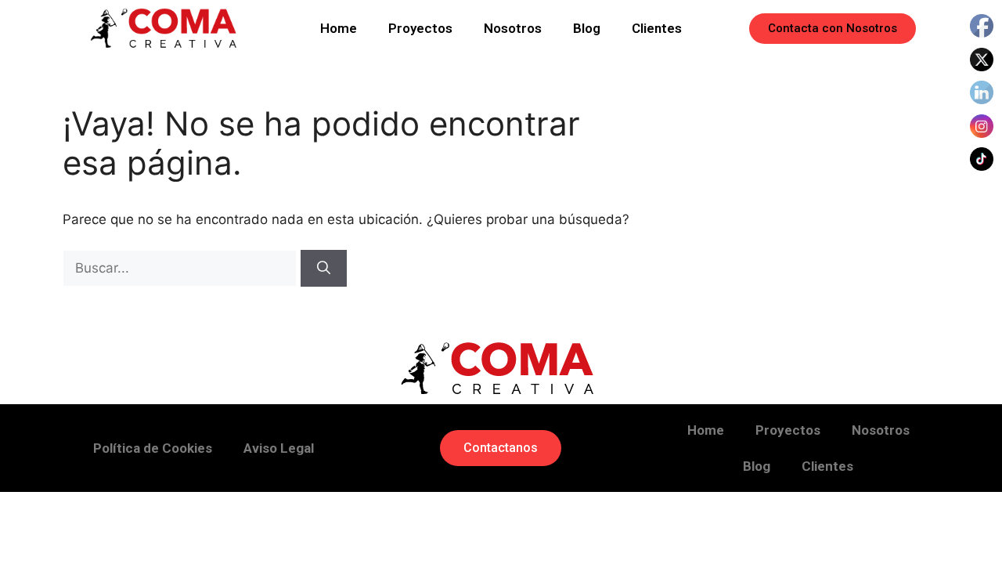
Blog (586, 28)
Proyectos (420, 28)
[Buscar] (324, 268)
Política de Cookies (152, 448)
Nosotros (513, 28)
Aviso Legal (278, 448)
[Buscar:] (182, 268)
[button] (832, 28)
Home (338, 28)
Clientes (657, 28)
